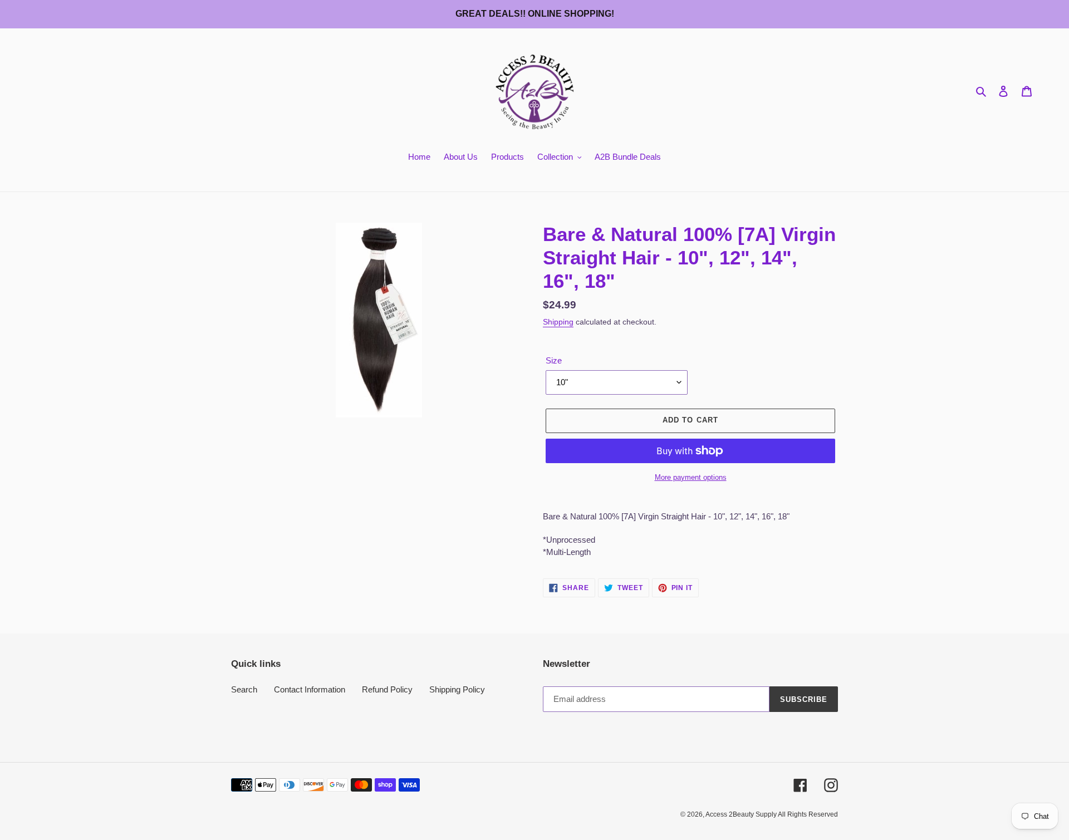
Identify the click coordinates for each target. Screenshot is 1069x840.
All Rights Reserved (808, 814)
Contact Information (309, 689)
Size (554, 360)
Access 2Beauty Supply (741, 814)
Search (244, 689)
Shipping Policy (457, 689)
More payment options (691, 477)
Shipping (558, 321)
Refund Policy (387, 689)
